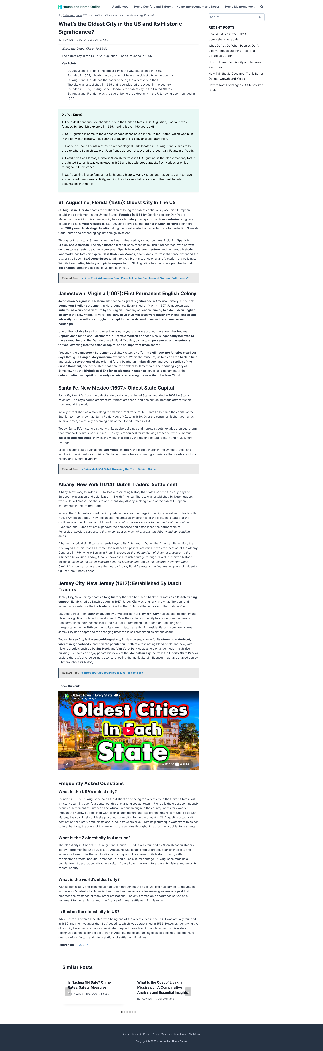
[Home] (59, 15)
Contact (136, 1034)
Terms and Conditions (174, 1034)
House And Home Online (173, 1041)
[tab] (122, 1012)
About (126, 1034)
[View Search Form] (262, 7)
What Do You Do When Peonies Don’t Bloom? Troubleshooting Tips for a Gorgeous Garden (234, 50)
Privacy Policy (151, 1034)
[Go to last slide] (68, 991)
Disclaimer (194, 1034)
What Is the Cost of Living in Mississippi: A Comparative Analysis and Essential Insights (162, 987)
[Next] (188, 991)
